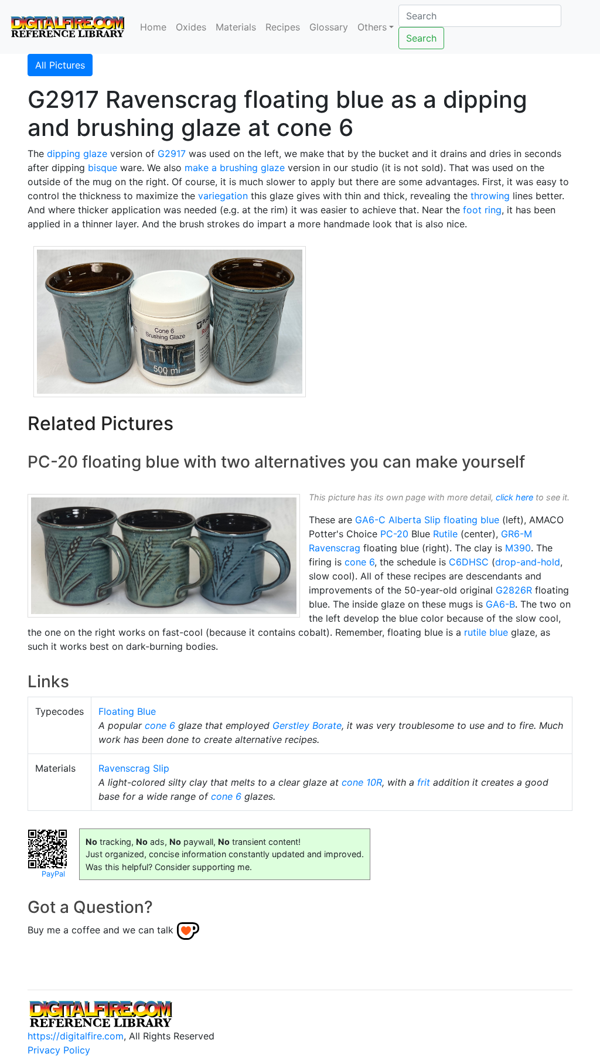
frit (423, 782)
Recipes (282, 27)
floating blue (471, 520)
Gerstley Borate (307, 725)
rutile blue (486, 632)
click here (514, 497)
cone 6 (359, 562)
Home (153, 27)
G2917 (172, 153)
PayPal (53, 874)
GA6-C (370, 520)
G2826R (514, 590)
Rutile (445, 534)
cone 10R (362, 782)
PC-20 (394, 534)
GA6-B (500, 604)
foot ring (482, 210)
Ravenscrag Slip (133, 768)
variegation (223, 196)
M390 (518, 548)
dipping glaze (77, 153)
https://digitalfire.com (76, 1036)
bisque (102, 167)
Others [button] (372, 27)
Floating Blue (127, 711)
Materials (236, 27)
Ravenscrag (334, 548)
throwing (490, 196)
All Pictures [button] (60, 65)
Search (421, 38)
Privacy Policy (59, 1050)
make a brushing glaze (235, 167)
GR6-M (516, 534)
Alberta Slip (414, 520)
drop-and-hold (527, 562)
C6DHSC (469, 562)
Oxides (191, 27)
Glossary (328, 27)
